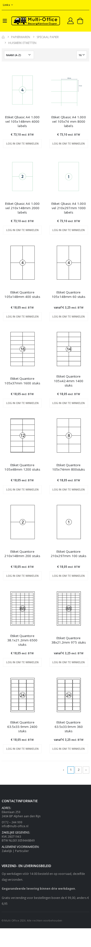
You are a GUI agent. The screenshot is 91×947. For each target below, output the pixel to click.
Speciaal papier (48, 37)
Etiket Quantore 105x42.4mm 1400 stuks (68, 380)
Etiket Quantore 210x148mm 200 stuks (22, 553)
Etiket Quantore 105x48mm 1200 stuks (22, 467)
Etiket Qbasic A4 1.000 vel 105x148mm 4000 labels (22, 121)
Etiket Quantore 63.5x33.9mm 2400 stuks (22, 726)
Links (6, 5)
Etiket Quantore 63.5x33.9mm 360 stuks (69, 726)
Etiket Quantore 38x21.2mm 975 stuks (68, 640)
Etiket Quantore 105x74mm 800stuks (68, 467)
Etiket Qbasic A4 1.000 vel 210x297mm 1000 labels (68, 208)
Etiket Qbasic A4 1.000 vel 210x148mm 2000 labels (22, 208)
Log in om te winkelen (22, 143)
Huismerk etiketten (22, 43)
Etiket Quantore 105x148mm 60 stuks (68, 294)
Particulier (22, 851)
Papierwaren (20, 37)
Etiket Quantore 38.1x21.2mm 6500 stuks (22, 640)
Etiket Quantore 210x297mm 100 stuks (68, 553)
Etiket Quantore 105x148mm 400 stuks (22, 294)
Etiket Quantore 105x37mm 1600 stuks (22, 380)
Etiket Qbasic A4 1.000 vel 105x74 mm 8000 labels (68, 121)
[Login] (70, 20)
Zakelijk (7, 851)
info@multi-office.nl (15, 826)
